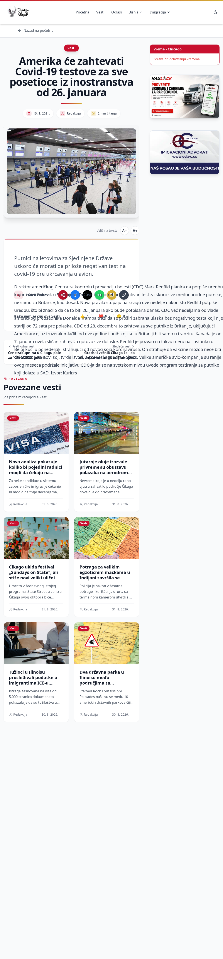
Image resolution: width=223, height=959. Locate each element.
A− (124, 230)
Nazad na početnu (39, 30)
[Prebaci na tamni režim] (216, 12)
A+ (135, 230)
